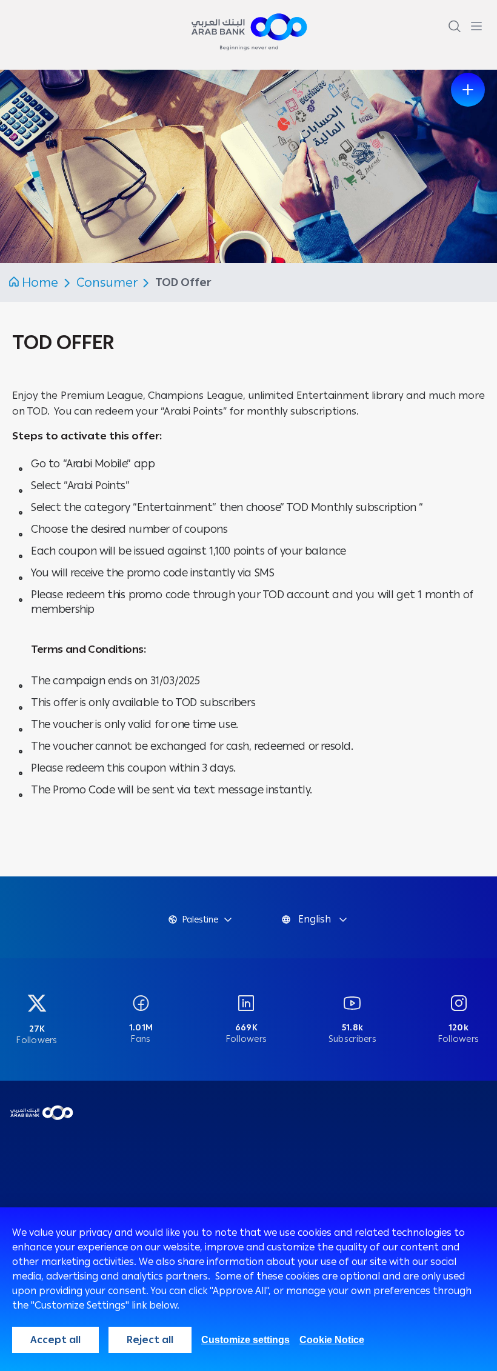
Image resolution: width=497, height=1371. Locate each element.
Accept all (55, 1340)
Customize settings (245, 1340)
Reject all (150, 1340)
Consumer (108, 282)
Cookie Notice (331, 1340)
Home (40, 282)
